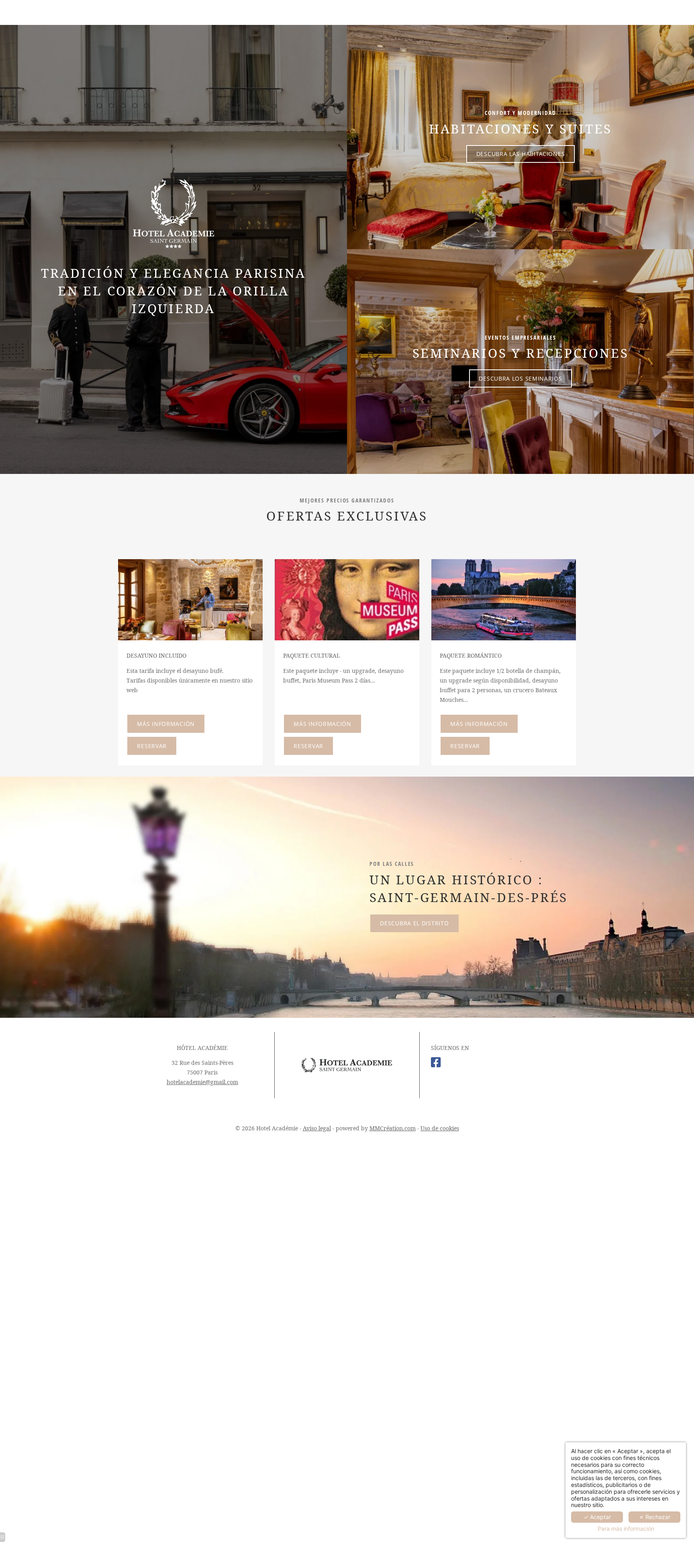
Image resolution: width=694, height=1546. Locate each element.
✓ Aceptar (597, 1516)
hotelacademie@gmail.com (202, 1082)
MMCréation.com (392, 1128)
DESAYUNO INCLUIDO (156, 655)
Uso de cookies (439, 1128)
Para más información (626, 1528)
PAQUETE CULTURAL (311, 655)
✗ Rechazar (654, 1516)
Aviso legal (317, 1128)
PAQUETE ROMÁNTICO (471, 655)
